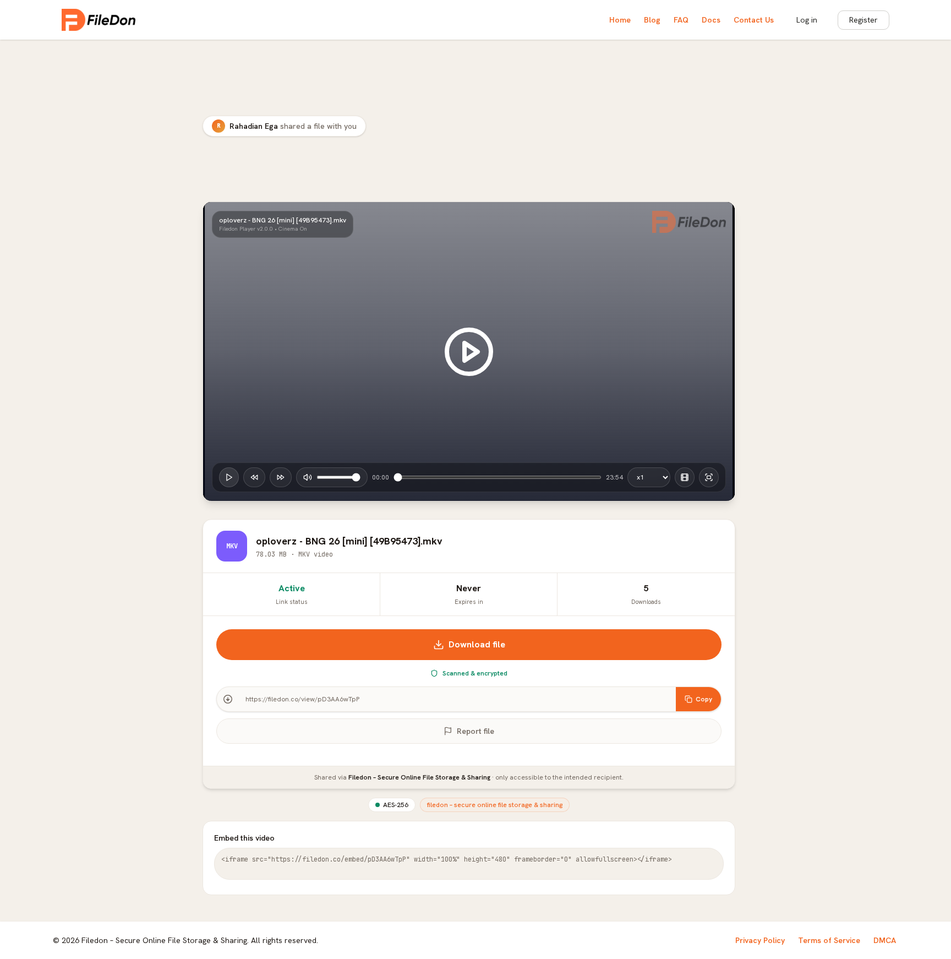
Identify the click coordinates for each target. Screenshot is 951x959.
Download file (477, 644)
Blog (652, 20)
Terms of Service (829, 940)
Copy (704, 699)
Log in (806, 20)
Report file (475, 731)
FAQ (681, 20)
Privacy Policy (760, 940)
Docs (711, 20)
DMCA (884, 940)
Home (620, 20)
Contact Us (754, 20)
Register (863, 20)
